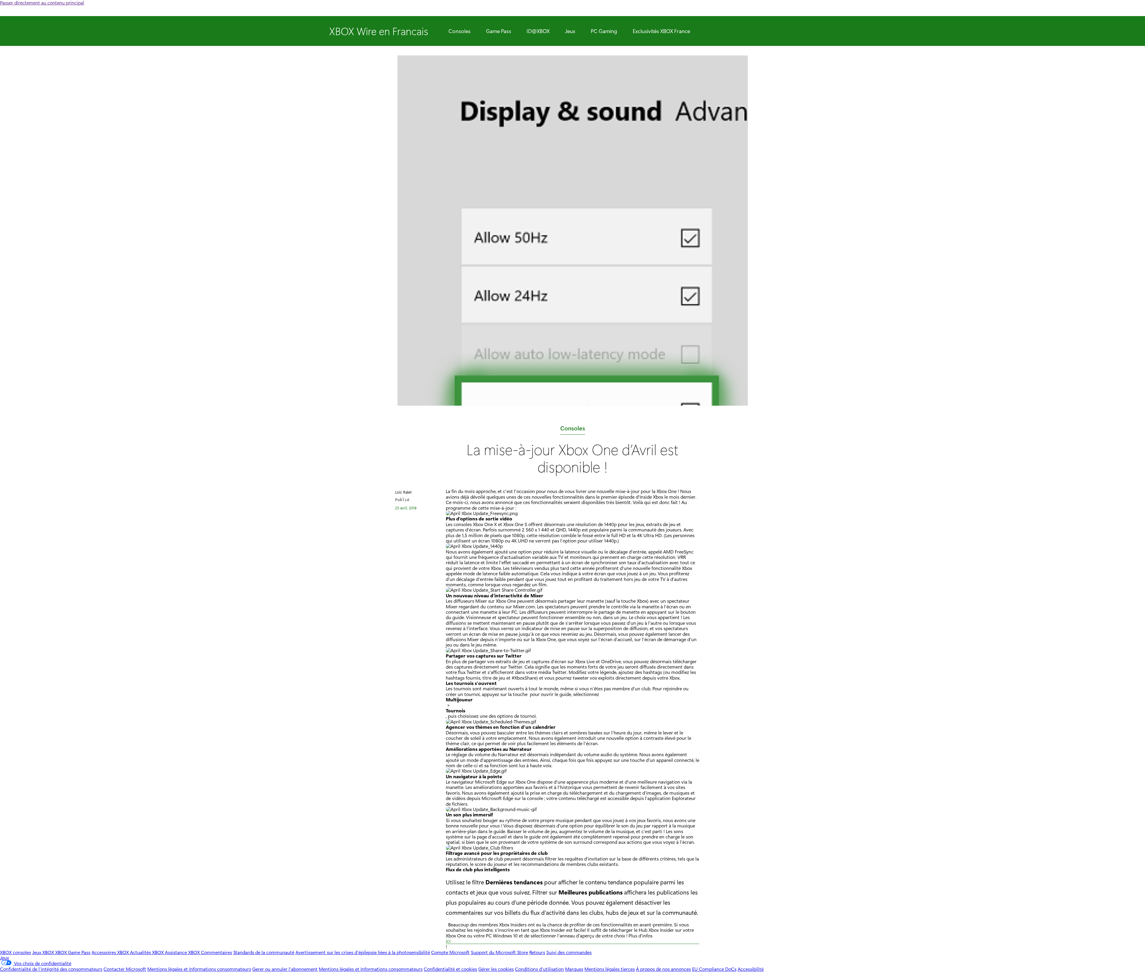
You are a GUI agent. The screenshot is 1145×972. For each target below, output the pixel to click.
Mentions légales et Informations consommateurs (199, 969)
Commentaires (216, 952)
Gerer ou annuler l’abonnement (285, 969)
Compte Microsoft (450, 952)
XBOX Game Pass (72, 952)
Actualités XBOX (147, 952)
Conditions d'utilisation (539, 969)
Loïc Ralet (403, 491)
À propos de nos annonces (663, 969)
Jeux (570, 31)
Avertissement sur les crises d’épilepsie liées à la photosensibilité (362, 952)
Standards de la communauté (263, 952)
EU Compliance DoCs (714, 969)
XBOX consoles (15, 952)
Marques (574, 969)
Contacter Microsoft (124, 969)
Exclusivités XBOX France (661, 31)
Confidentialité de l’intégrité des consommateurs (51, 969)
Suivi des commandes (569, 952)
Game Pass (498, 31)
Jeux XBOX (43, 952)
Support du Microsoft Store (499, 952)
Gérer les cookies (496, 969)
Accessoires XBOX (111, 952)
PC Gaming (604, 31)
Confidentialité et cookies (450, 969)
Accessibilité (751, 969)
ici (448, 941)
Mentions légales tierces (609, 969)
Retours (537, 952)
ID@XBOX (538, 31)
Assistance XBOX (183, 952)
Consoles (459, 31)
